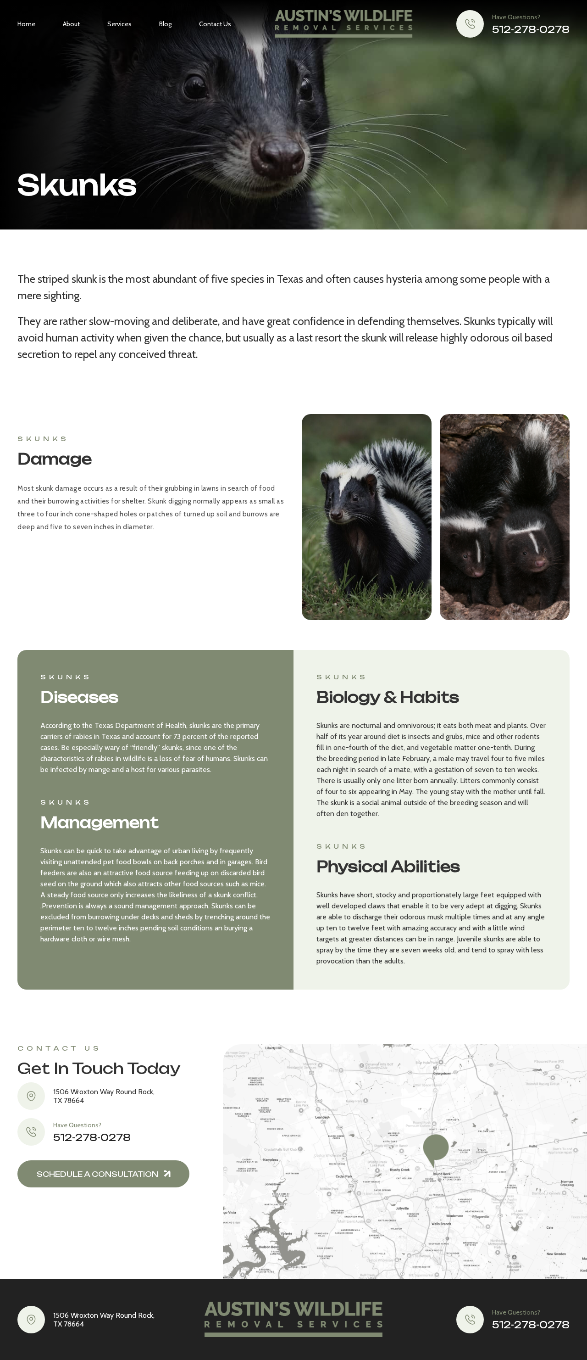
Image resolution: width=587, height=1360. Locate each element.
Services (119, 24)
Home (26, 24)
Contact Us (215, 24)
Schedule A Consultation (97, 1174)
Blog (165, 24)
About (71, 24)
